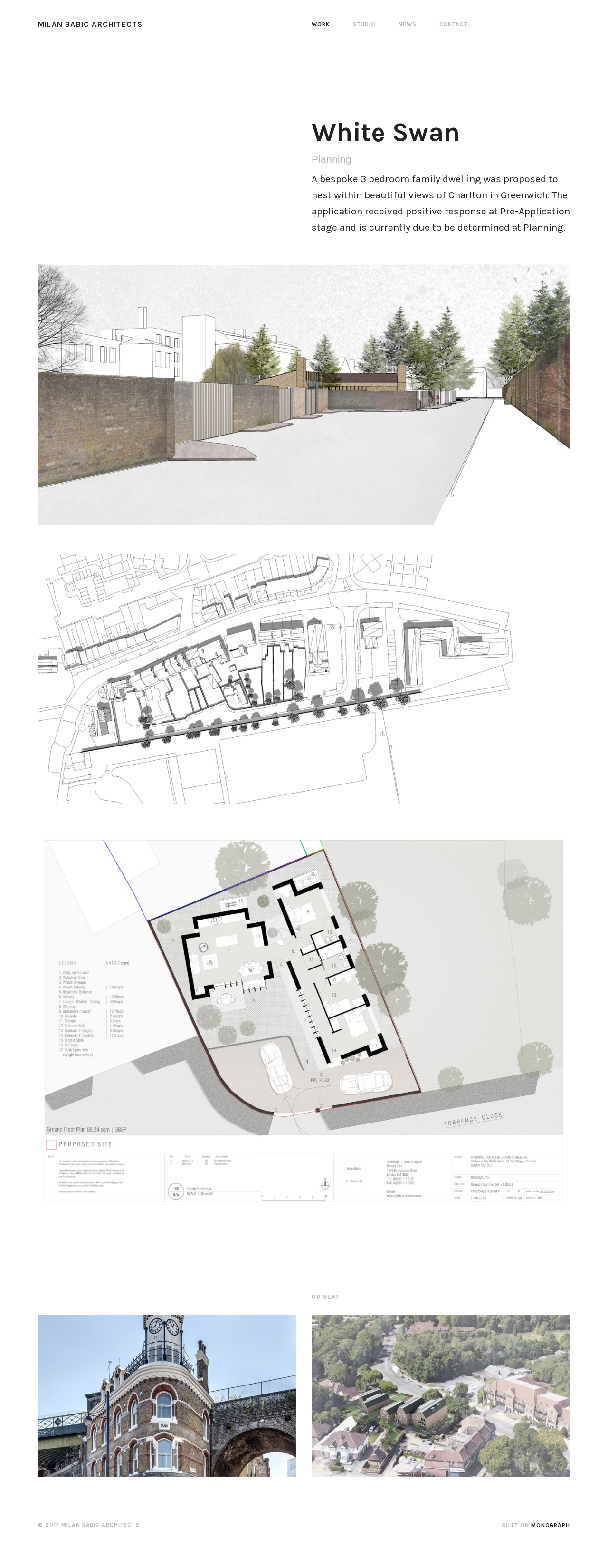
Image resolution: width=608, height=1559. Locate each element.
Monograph (550, 1525)
